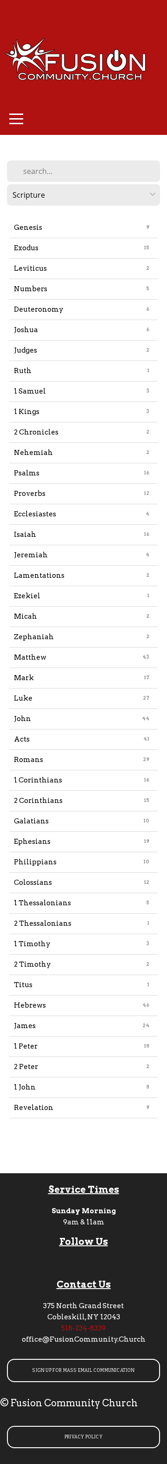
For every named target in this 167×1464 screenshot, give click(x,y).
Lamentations (39, 575)
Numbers (30, 289)
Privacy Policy (83, 1437)
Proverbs (29, 493)
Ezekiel (27, 596)
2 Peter (26, 1067)
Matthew (30, 657)
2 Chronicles (36, 432)
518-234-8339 (83, 1328)
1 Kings (26, 412)
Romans (28, 759)
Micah (25, 616)
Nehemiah (33, 452)
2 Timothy (32, 964)
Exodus (26, 248)
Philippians (35, 862)
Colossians (33, 882)
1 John (25, 1087)
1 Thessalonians (42, 903)
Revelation (33, 1107)
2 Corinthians (38, 800)
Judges (25, 350)
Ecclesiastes (35, 514)
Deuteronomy (39, 309)
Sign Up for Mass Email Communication (83, 1370)
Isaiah (25, 534)
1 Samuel (30, 391)
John (22, 719)
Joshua (26, 330)
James (25, 1026)
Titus (23, 985)
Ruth (23, 371)
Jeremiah (31, 555)
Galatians (31, 821)
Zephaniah (34, 637)
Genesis (28, 227)
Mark (24, 678)
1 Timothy (32, 944)
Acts (22, 739)
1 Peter (26, 1046)
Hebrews (30, 1005)
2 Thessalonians (42, 923)
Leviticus (30, 268)
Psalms (26, 473)
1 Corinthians (38, 780)
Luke (23, 698)
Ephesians (32, 841)
